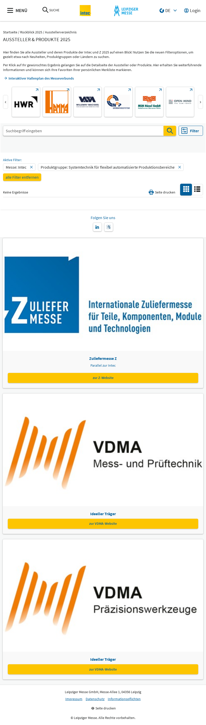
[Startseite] (85, 10)
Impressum (73, 699)
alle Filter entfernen (22, 177)
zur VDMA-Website (103, 523)
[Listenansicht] (197, 189)
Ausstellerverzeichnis (61, 32)
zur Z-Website (103, 377)
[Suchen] (170, 131)
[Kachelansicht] (186, 189)
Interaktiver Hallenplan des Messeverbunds (41, 78)
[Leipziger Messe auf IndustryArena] (108, 227)
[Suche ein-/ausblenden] (45, 10)
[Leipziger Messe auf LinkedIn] (97, 227)
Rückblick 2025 (31, 32)
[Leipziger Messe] (126, 10)
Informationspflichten (124, 699)
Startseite (10, 32)
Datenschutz (95, 699)
